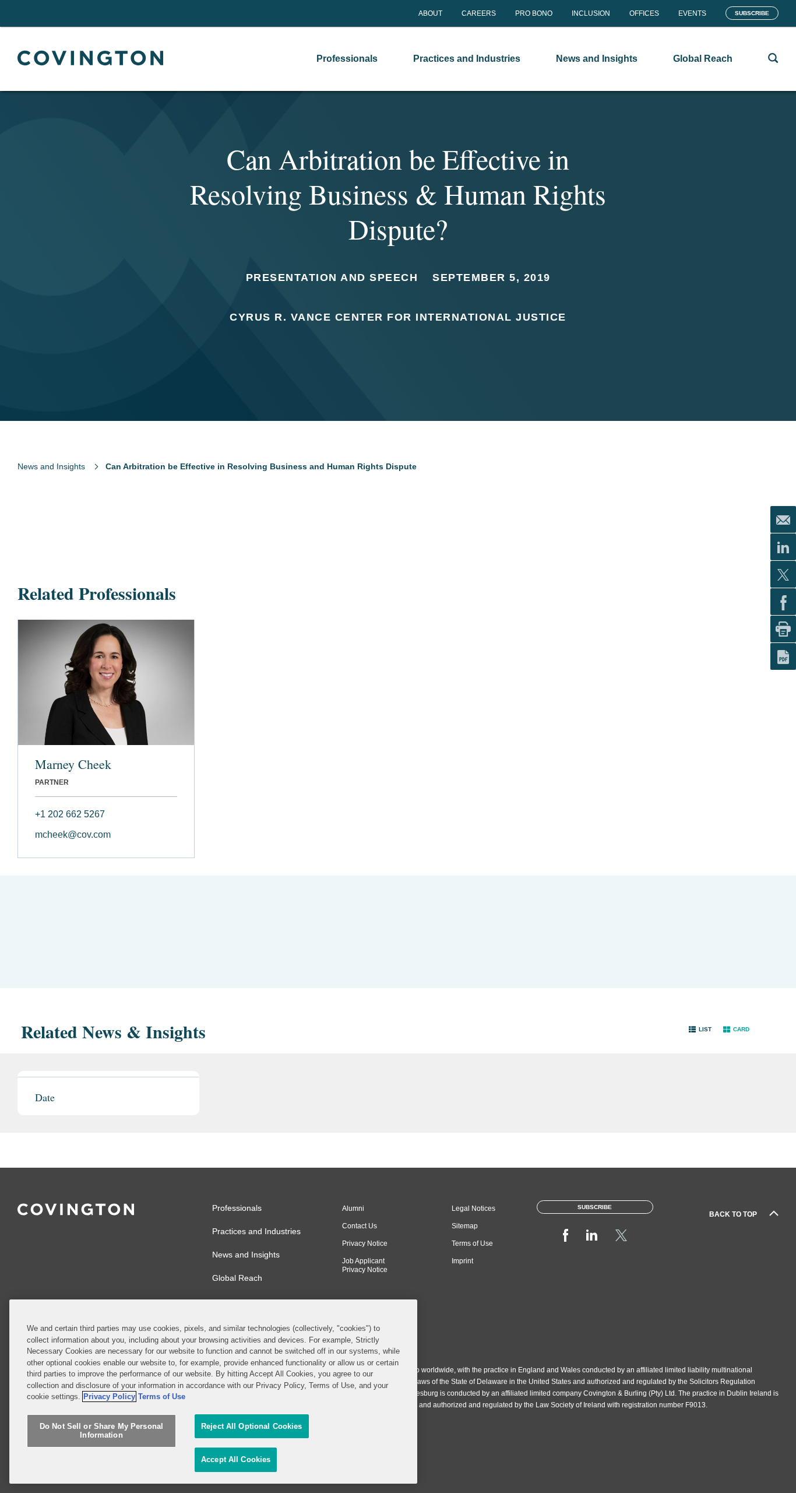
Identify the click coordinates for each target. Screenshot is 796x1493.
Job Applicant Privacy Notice (365, 1265)
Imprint (462, 1261)
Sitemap (465, 1226)
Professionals (237, 1208)
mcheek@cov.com (73, 834)
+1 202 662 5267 (70, 814)
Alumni (353, 1208)
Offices (644, 13)
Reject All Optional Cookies (251, 1426)
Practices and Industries (256, 1231)
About (430, 13)
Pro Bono (533, 13)
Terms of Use (472, 1243)
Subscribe (752, 13)
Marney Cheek (73, 764)
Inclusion (591, 13)
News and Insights (51, 466)
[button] (700, 1028)
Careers (479, 13)
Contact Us (359, 1226)
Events (692, 13)
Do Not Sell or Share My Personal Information (101, 1431)
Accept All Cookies (235, 1459)
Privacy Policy (109, 1396)
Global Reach (237, 1278)
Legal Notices (473, 1208)
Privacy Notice (365, 1243)
